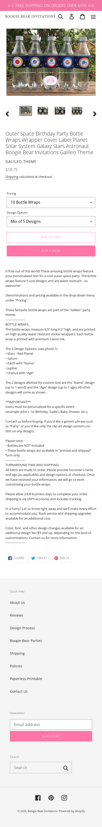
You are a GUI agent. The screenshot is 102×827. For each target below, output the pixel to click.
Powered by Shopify (72, 811)
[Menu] (93, 16)
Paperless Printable (26, 678)
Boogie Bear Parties (26, 640)
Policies (16, 666)
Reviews (16, 615)
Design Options (17, 212)
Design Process (22, 628)
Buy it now (51, 250)
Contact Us (19, 691)
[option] (25, 111)
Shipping (11, 176)
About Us (17, 602)
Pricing (11, 193)
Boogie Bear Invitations (43, 811)
